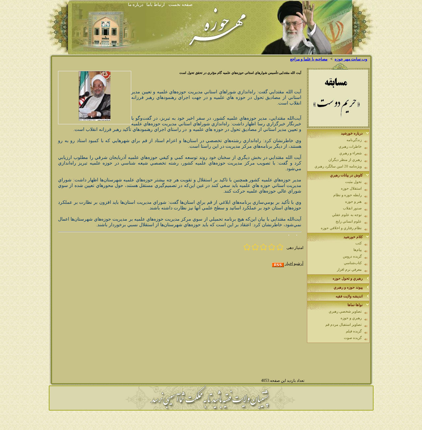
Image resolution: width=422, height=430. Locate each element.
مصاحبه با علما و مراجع (308, 59)
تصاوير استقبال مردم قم (343, 324)
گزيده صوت (353, 338)
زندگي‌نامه (354, 140)
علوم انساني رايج (349, 221)
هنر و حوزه (353, 201)
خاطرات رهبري (350, 146)
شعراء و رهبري (350, 153)
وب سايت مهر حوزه (351, 59)
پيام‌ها (357, 250)
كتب (358, 243)
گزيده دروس (352, 256)
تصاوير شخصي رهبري (345, 311)
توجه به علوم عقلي (347, 215)
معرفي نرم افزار (349, 269)
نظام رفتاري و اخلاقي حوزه (341, 228)
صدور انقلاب (352, 208)
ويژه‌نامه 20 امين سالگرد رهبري (338, 166)
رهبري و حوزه (351, 318)
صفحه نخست (180, 4)
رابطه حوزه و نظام (347, 195)
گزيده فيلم (354, 331)
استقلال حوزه (351, 188)
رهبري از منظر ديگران (345, 160)
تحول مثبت (353, 182)
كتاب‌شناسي (353, 263)
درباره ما (135, 4)
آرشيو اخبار (294, 263)
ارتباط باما (155, 4)
